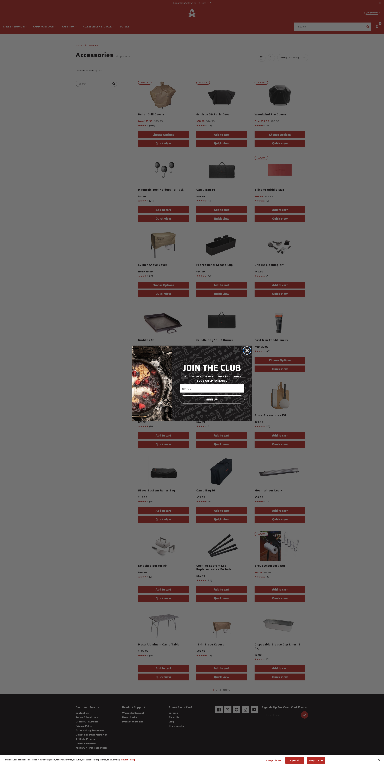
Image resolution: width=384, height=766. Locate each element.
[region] (192, 760)
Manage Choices (273, 760)
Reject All (294, 760)
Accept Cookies (316, 760)
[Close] (379, 760)
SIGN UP (212, 399)
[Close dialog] (247, 350)
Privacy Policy (128, 759)
